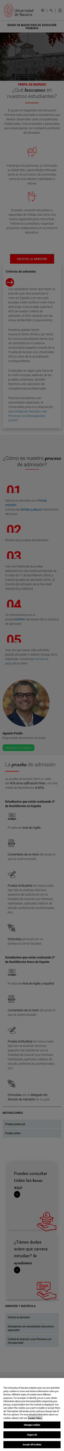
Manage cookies (32, 1424)
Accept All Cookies (32, 1444)
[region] (32, 1414)
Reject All (32, 1434)
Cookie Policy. (35, 1417)
